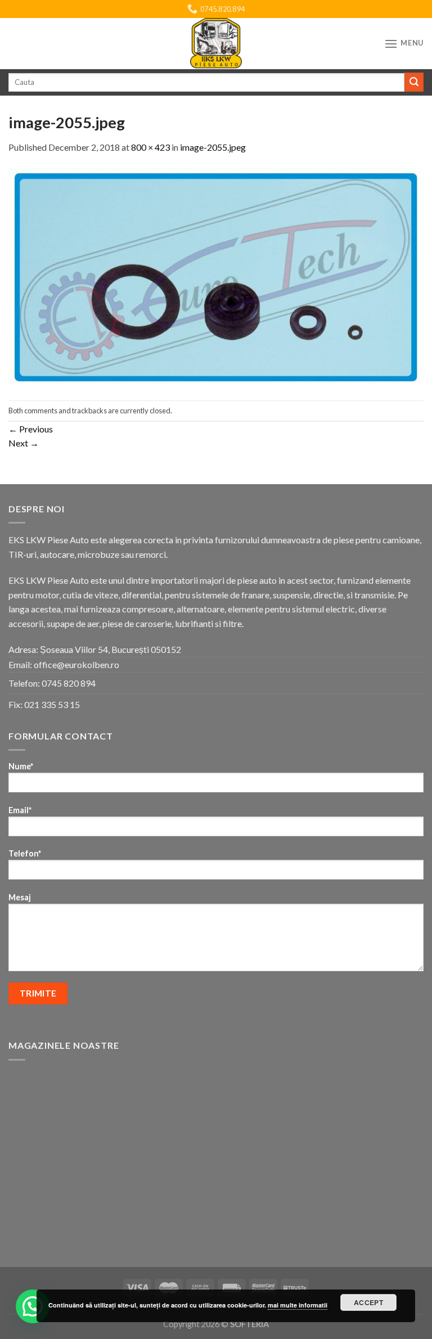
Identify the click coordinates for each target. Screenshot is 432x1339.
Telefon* (24, 853)
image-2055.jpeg (213, 147)
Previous (30, 428)
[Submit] (414, 82)
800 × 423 (150, 147)
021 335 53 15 (52, 704)
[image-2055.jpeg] (216, 275)
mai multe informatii (297, 1305)
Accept (368, 1302)
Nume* (20, 766)
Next (23, 443)
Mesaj (19, 897)
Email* (20, 810)
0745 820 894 (69, 683)
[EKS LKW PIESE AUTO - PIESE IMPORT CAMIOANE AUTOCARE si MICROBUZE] (216, 43)
